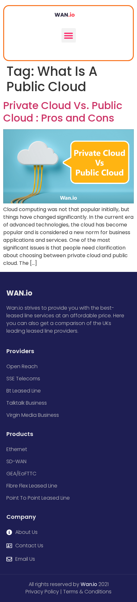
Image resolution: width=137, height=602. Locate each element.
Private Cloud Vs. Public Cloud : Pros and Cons (62, 111)
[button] (68, 35)
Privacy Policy (42, 591)
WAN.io (19, 293)
